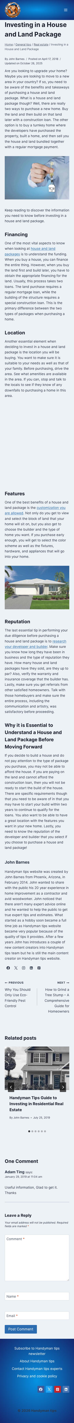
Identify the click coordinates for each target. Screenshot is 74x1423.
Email (12, 1316)
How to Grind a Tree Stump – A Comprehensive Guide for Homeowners (57, 997)
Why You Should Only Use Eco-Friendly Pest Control (18, 994)
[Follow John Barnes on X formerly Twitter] (15, 968)
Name (13, 1296)
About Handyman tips (37, 1361)
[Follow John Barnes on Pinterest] (39, 968)
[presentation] (37, 1068)
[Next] (63, 1087)
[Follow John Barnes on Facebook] (8, 968)
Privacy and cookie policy (37, 1376)
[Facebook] (40, 1389)
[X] (49, 1389)
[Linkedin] (66, 1389)
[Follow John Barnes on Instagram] (23, 968)
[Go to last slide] (11, 1087)
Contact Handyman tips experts (37, 1369)
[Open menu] (65, 10)
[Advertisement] (37, 444)
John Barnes (21, 1117)
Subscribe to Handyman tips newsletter (37, 1351)
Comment (16, 1239)
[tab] (29, 1131)
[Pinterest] (57, 1389)
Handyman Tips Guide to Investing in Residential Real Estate (36, 1103)
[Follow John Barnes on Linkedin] (31, 968)
